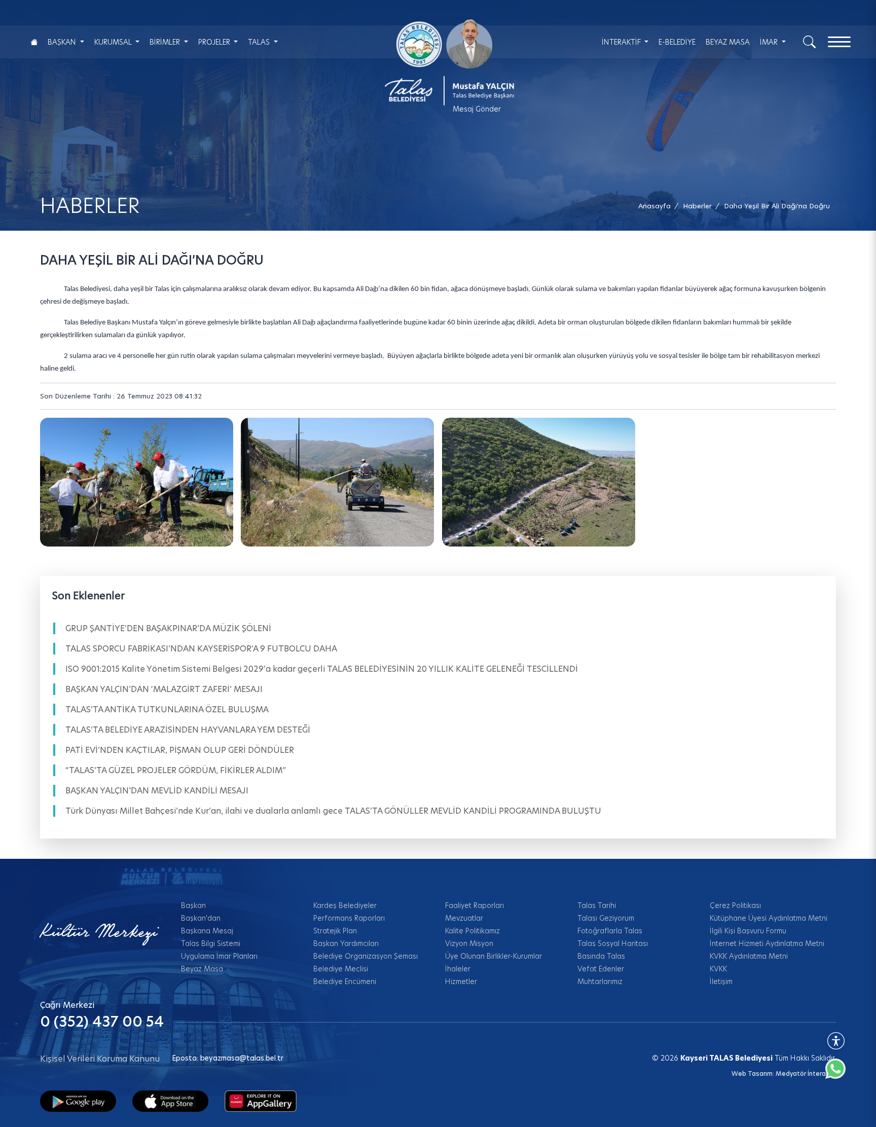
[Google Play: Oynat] (78, 1101)
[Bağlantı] (34, 41)
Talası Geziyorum (605, 918)
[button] (777, 206)
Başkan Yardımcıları (346, 943)
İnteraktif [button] (622, 42)
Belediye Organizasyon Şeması (365, 956)
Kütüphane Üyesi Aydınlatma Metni (768, 918)
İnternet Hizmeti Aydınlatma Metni (767, 943)
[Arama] (809, 41)
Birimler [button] (166, 42)
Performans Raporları (349, 918)
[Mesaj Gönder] (444, 62)
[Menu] (839, 42)
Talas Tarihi (596, 905)
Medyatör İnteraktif (806, 1073)
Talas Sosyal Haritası (612, 943)
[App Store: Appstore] (170, 1101)
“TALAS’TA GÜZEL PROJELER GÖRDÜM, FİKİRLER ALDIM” (175, 770)
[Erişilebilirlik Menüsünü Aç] (836, 1041)
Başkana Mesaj (207, 931)
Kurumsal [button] (114, 42)
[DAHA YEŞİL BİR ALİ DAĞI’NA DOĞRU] (136, 482)
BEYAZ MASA (728, 42)
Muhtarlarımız (600, 981)
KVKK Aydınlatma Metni (749, 956)
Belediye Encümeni (344, 981)
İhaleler (457, 969)
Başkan (193, 905)
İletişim (721, 981)
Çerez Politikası (735, 905)
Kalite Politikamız (472, 931)
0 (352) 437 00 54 (102, 1022)
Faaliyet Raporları (474, 905)
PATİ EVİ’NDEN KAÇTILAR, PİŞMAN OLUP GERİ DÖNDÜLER (179, 750)
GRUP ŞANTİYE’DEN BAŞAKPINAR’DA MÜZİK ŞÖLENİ (168, 628)
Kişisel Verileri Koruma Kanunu (100, 1059)
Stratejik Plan (335, 931)
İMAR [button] (770, 42)
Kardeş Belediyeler (345, 905)
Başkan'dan (201, 918)
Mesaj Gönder (477, 109)
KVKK (718, 969)
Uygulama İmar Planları (219, 956)
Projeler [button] (215, 42)
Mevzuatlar (464, 918)
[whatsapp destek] (840, 1074)
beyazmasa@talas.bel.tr (241, 1058)
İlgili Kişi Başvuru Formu (748, 931)
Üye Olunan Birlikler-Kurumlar (493, 956)
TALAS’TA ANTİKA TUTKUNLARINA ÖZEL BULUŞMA (167, 709)
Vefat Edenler (600, 969)
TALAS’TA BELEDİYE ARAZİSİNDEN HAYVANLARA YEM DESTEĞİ (187, 730)
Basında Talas (601, 956)
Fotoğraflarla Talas (609, 931)
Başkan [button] (63, 42)
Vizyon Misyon (469, 943)
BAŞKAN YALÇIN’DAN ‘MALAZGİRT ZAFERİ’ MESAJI (164, 689)
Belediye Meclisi (340, 969)
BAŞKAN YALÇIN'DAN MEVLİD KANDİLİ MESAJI (156, 790)
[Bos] (337, 482)
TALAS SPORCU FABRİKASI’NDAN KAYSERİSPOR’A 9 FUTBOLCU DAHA (201, 649)
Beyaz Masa (202, 969)
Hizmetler (461, 981)
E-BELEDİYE (677, 42)
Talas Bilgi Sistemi (210, 943)
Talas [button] (260, 42)
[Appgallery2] (261, 1101)
